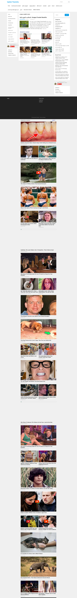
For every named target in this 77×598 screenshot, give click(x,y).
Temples (9, 20)
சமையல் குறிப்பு (10, 36)
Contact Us (57, 87)
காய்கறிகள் (57, 36)
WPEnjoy (44, 117)
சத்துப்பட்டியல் (10, 34)
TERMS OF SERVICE (12, 55)
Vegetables (57, 28)
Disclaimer (10, 51)
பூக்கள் (56, 42)
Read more (44, 28)
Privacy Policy (10, 53)
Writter (28, 19)
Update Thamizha (13, 2)
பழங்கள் (56, 40)
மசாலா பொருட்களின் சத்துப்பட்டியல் (61, 45)
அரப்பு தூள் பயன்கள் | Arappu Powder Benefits (33, 17)
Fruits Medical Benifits (11, 18)
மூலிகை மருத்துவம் (58, 50)
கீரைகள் (56, 38)
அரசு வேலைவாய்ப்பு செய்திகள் (11, 28)
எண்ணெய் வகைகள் (58, 35)
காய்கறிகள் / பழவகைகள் (12, 32)
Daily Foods (10, 16)
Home (9, 14)
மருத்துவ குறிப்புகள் (58, 49)
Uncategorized (10, 22)
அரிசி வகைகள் (10, 30)
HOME (8, 98)
